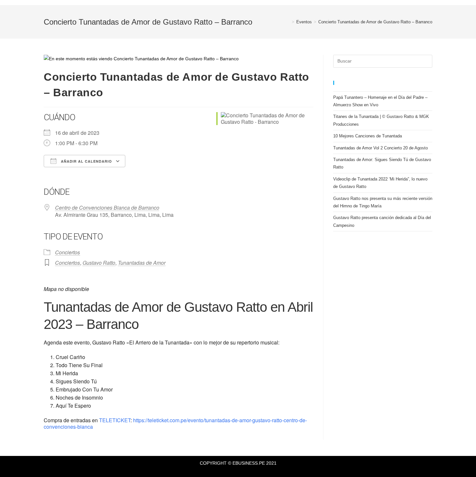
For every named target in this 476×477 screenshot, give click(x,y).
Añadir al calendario (86, 161)
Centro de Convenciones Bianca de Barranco (107, 207)
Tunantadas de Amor (141, 262)
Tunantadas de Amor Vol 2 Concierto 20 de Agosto (380, 147)
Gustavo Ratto (99, 262)
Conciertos (67, 252)
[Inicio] (288, 21)
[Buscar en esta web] (382, 60)
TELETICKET (114, 420)
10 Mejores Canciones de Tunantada (367, 136)
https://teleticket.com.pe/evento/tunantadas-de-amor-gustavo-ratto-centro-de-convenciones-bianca (175, 423)
